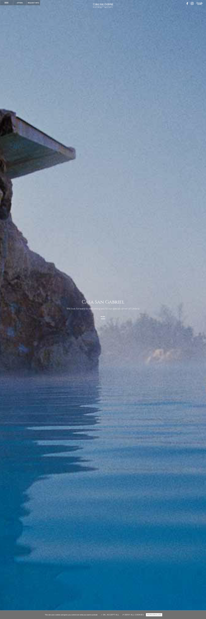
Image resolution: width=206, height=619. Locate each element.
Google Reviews (199, 3)
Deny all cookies (134, 615)
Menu (6, 2)
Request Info (33, 3)
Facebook (187, 3)
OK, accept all (110, 615)
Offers (20, 3)
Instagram (192, 3)
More (103, 316)
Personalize (154, 615)
